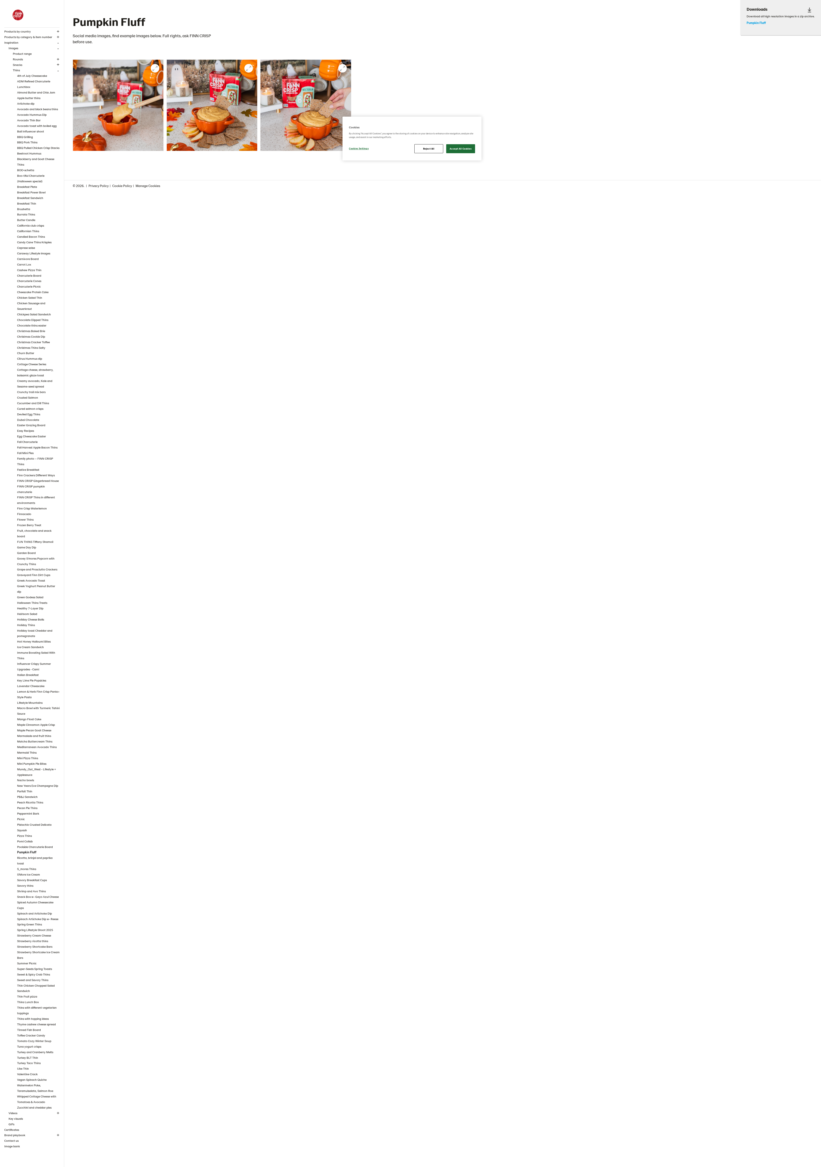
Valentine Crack (27, 1074)
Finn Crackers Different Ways (36, 475)
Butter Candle (26, 220)
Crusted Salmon (27, 397)
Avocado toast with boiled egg (37, 126)
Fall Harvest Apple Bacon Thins (37, 447)
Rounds (18, 59)
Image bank (12, 1146)
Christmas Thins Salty (31, 347)
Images (13, 48)
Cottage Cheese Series (31, 364)
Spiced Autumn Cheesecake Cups (35, 905)
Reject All (428, 148)
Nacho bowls (25, 780)
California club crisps (30, 225)
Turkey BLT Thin (27, 1057)
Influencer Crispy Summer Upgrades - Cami (34, 666)
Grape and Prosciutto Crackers (37, 569)
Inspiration (11, 42)
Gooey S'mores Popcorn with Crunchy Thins (36, 561)
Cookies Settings (359, 148)
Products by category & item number (28, 37)
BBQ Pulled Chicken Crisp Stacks (38, 148)
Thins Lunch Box (28, 1002)
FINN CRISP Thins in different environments (36, 500)
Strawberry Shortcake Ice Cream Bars (38, 954)
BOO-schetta (25, 170)
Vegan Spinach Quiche (32, 1079)
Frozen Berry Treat (29, 525)
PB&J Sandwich (27, 797)
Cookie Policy (122, 186)
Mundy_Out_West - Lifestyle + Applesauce (36, 772)
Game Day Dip (26, 547)
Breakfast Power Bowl (31, 192)
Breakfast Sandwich (30, 198)
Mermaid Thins (27, 752)
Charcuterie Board (29, 275)
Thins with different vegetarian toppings (37, 1010)
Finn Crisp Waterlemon (32, 508)
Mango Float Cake (29, 719)
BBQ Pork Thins (27, 142)
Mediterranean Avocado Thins (37, 747)
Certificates (11, 1129)
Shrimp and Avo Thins (31, 891)
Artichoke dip (25, 103)
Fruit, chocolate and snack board (34, 533)
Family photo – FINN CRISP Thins (35, 461)
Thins (16, 70)
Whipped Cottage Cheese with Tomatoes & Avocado (36, 1099)
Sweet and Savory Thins (32, 980)
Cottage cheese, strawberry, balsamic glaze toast (35, 372)
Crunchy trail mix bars (31, 392)
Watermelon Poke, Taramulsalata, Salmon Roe (35, 1088)
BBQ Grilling (25, 137)
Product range (22, 53)
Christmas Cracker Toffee (33, 342)
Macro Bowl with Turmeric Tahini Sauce (38, 710)
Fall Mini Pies (25, 453)
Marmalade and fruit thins (34, 736)
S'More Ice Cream (28, 874)
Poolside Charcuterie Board (35, 847)
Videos (13, 1113)
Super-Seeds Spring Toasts (34, 969)
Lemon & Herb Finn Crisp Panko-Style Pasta (38, 694)
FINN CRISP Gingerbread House (38, 481)
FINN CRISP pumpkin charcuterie (31, 489)
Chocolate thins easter (31, 325)
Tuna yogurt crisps (29, 1046)
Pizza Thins (24, 835)
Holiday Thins (26, 625)
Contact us (11, 1140)
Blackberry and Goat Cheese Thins (35, 161)
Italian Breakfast (28, 675)
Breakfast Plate (27, 187)
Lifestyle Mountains (30, 702)
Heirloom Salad (27, 614)
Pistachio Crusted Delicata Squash (34, 827)
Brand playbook (14, 1135)
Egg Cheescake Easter (31, 436)
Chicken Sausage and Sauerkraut (31, 305)
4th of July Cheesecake (32, 75)
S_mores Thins (26, 869)
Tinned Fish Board (29, 1030)
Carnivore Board (28, 259)
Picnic (21, 819)
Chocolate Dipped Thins (32, 320)
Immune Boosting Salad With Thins (36, 655)
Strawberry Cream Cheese (34, 935)
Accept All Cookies (460, 148)
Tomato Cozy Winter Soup (34, 1041)
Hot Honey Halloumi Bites (34, 641)
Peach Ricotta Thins (30, 802)
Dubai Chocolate (28, 420)
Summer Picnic (27, 963)
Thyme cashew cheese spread (36, 1024)
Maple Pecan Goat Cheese (34, 730)
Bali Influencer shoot (30, 131)
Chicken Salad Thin (29, 297)
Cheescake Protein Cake (33, 292)
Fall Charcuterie (27, 442)
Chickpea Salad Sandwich (34, 314)
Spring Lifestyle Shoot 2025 (35, 930)
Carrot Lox (24, 264)
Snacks (17, 65)
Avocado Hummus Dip (32, 114)
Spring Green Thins (29, 924)
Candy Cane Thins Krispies (34, 242)
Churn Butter (25, 353)
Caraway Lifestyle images (33, 253)
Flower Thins (25, 519)
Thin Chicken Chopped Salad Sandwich (36, 988)
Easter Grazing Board (31, 425)
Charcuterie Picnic (29, 286)
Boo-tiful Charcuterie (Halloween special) (30, 178)
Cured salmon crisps (30, 408)
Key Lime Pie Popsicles (31, 680)
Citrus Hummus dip (29, 358)
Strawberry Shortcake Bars (34, 946)
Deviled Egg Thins (28, 414)
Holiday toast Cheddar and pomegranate (34, 633)
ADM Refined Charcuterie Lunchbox (33, 84)
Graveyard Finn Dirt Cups (33, 575)
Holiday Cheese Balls (30, 619)
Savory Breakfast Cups (32, 880)
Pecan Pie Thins (27, 808)
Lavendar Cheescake (30, 686)
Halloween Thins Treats (32, 602)
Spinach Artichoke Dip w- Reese (37, 919)
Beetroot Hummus (29, 153)
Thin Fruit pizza (27, 996)
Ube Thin (23, 1068)
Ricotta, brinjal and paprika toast (35, 860)
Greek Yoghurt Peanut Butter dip (36, 588)
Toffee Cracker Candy (31, 1035)
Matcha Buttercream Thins (34, 741)
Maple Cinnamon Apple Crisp (36, 724)
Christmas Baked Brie (31, 331)
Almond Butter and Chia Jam (36, 92)
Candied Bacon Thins (31, 236)
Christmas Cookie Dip (31, 336)
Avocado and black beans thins (37, 109)
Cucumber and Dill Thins (33, 403)
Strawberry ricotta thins (32, 941)
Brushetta (23, 209)
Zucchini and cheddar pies (34, 1107)
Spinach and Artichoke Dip (34, 913)
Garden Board (26, 553)
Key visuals (16, 1118)
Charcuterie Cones (29, 281)
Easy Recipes (25, 430)
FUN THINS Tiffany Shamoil (35, 541)
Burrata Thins (26, 214)
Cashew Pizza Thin (29, 270)
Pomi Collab (25, 841)
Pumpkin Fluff (26, 852)
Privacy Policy (99, 186)
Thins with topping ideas (33, 1018)
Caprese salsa (26, 247)
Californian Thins (28, 231)
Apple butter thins (28, 98)
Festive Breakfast (28, 469)
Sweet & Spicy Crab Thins (33, 974)
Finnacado (24, 514)
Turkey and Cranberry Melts (35, 1052)
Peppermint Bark (28, 813)
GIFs (11, 1124)
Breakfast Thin (26, 203)
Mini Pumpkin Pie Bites (31, 763)
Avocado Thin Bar (29, 120)
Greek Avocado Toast (31, 580)
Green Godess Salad (30, 597)
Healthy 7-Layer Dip (30, 608)
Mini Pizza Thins (27, 758)
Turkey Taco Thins (29, 1063)
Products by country (17, 31)
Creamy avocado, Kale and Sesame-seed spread (34, 383)
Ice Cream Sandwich (30, 647)
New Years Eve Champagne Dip (37, 785)
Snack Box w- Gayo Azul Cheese (38, 896)
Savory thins (25, 885)
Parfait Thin (24, 791)
